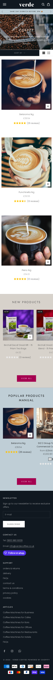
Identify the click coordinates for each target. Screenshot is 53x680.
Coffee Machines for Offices (17, 627)
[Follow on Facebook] (4, 651)
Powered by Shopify (39, 660)
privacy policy (10, 593)
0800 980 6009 (15, 540)
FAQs (5, 578)
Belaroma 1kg (26, 114)
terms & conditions (13, 588)
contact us (8, 583)
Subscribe (13, 524)
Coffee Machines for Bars (16, 622)
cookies (7, 597)
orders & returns (11, 568)
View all (26, 378)
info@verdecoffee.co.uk (22, 546)
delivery (7, 573)
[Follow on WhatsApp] (19, 651)
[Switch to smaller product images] (48, 53)
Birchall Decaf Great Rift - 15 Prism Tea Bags (18, 347)
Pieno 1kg (26, 270)
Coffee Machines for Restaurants (20, 632)
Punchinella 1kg (26, 192)
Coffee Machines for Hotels (17, 637)
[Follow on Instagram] (12, 651)
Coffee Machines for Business (18, 612)
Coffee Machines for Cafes (17, 617)
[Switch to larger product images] (43, 53)
